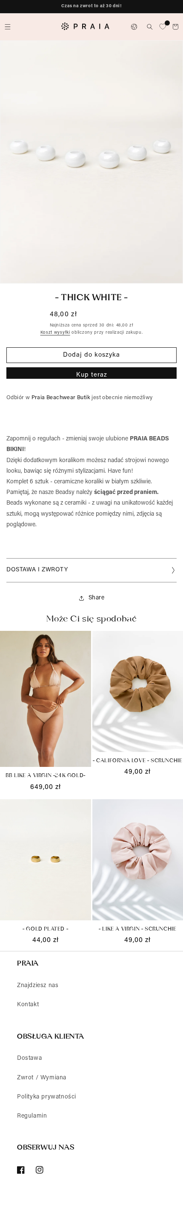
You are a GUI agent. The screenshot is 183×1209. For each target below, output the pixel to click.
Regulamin (32, 1116)
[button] (7, 26)
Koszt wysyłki (55, 333)
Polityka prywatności (46, 1097)
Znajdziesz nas (37, 986)
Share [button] (97, 598)
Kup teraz (91, 375)
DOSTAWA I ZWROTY (37, 570)
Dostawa (29, 1058)
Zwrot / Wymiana (41, 1078)
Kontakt (28, 1005)
